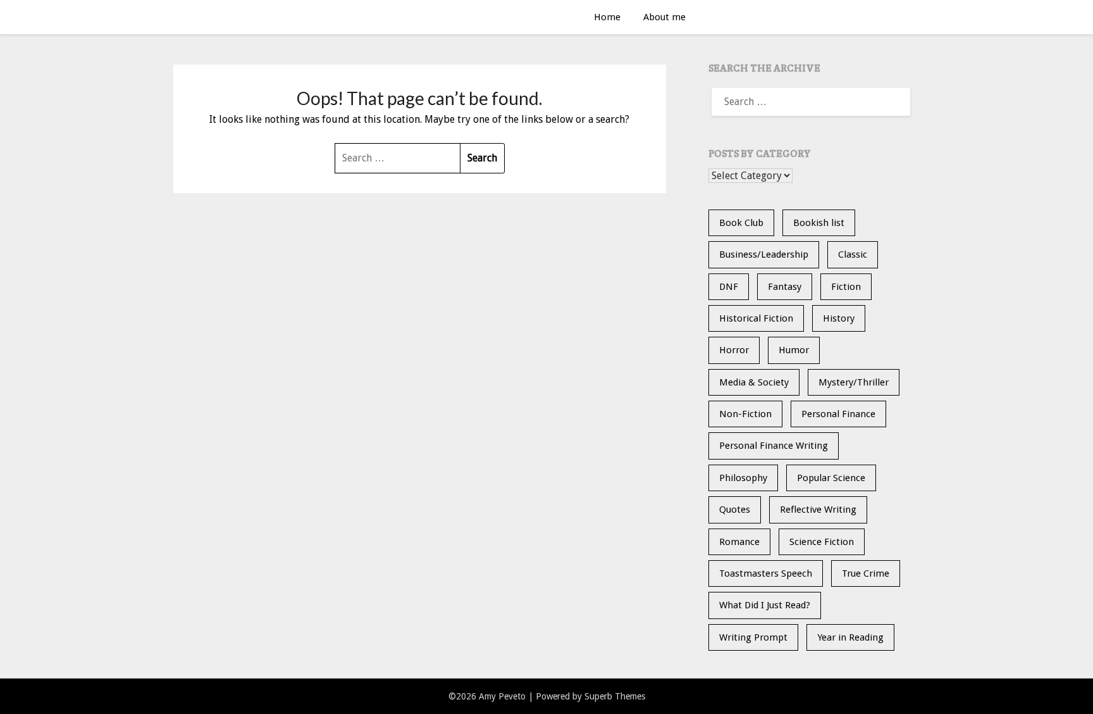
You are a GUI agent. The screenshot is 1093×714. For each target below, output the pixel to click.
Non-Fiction (745, 414)
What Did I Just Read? (764, 605)
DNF (728, 286)
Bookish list (818, 223)
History (839, 318)
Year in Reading (850, 637)
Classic (852, 254)
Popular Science (831, 478)
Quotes (734, 509)
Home (607, 17)
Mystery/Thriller (853, 382)
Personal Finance (838, 414)
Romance (739, 542)
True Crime (865, 573)
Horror (734, 350)
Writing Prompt (753, 637)
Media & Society (754, 382)
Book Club (741, 223)
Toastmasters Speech (765, 573)
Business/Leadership (763, 254)
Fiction (846, 286)
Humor (794, 350)
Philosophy (743, 478)
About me (664, 17)
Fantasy (784, 286)
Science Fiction (821, 542)
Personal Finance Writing (773, 445)
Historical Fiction (756, 318)
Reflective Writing (818, 509)
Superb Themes (614, 696)
